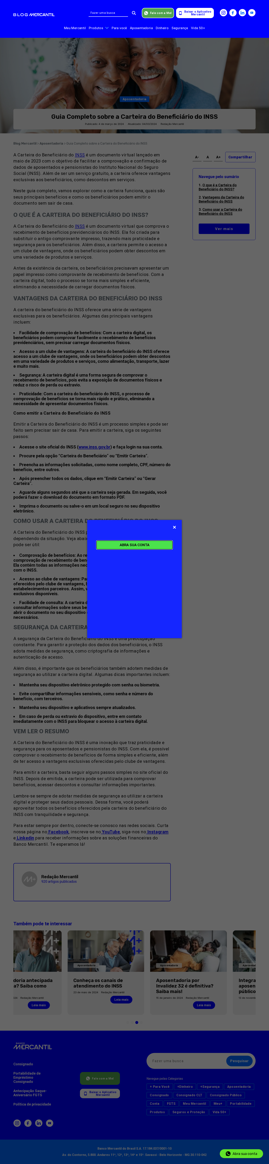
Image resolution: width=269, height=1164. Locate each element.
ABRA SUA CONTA (134, 545)
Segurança (180, 28)
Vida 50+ (198, 28)
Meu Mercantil (75, 28)
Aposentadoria (141, 28)
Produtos (96, 28)
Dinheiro (162, 28)
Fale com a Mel (161, 13)
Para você (119, 28)
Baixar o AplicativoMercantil (197, 13)
